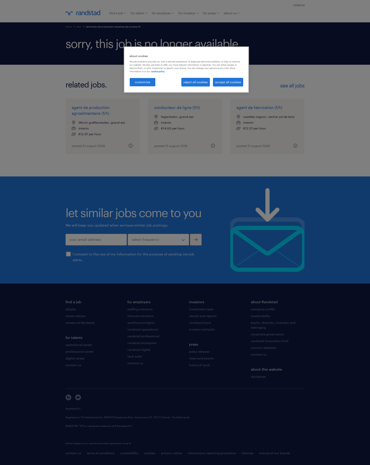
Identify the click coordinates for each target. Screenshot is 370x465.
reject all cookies (195, 82)
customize (142, 82)
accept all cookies (228, 82)
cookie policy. (158, 71)
